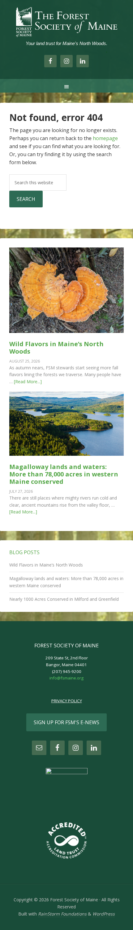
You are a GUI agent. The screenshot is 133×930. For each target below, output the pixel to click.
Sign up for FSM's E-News (66, 722)
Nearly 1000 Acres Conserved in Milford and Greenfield (64, 599)
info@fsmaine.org (66, 678)
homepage (105, 138)
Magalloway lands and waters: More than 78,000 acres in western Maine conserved (63, 474)
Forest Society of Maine (67, 21)
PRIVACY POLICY (66, 701)
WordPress (103, 914)
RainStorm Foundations (62, 914)
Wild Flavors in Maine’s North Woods (56, 347)
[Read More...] (28, 381)
